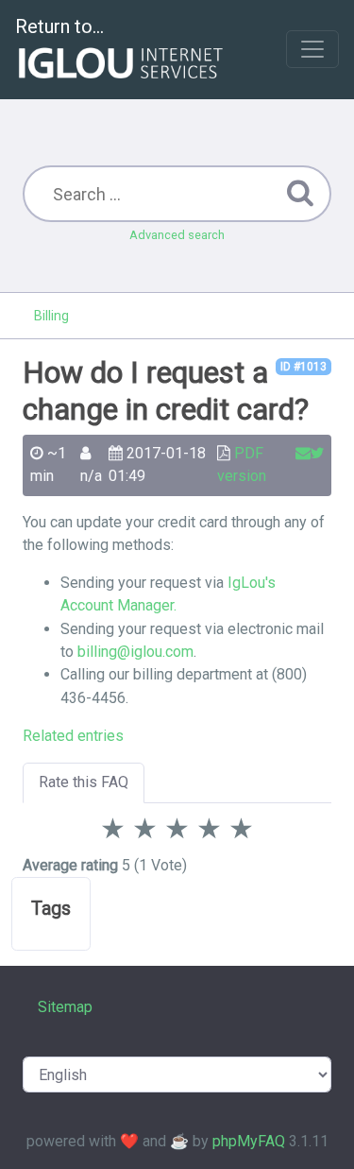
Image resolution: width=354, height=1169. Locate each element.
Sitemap (65, 1007)
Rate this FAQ (83, 782)
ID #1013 (303, 366)
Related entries (73, 736)
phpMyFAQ (248, 1141)
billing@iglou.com (135, 652)
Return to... (59, 26)
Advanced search (177, 235)
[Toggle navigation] (312, 49)
